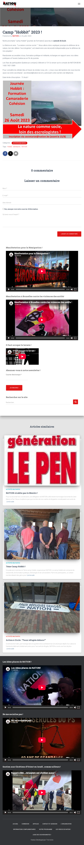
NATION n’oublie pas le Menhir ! (22, 493)
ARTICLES (36, 824)
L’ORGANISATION (66, 824)
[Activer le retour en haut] (79, 840)
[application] (42, 271)
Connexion (25, 824)
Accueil (15, 824)
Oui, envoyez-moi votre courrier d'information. (21, 209)
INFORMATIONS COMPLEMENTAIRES (24, 829)
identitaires (16, 147)
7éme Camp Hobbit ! (15, 566)
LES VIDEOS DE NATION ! (63, 829)
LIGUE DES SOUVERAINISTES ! (42, 834)
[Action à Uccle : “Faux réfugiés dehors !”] (42, 607)
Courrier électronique (14, 375)
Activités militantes (19, 143)
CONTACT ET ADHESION (49, 824)
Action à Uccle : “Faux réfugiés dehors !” (26, 640)
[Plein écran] (75, 289)
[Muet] (72, 289)
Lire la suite (10, 501)
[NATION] (10, 4)
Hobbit (9, 147)
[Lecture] (9, 289)
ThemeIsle (49, 840)
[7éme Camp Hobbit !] (42, 534)
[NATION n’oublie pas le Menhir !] (42, 460)
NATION (24, 147)
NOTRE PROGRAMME (45, 829)
